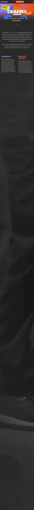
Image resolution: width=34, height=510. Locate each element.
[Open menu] (32, 1)
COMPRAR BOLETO (19, 1)
